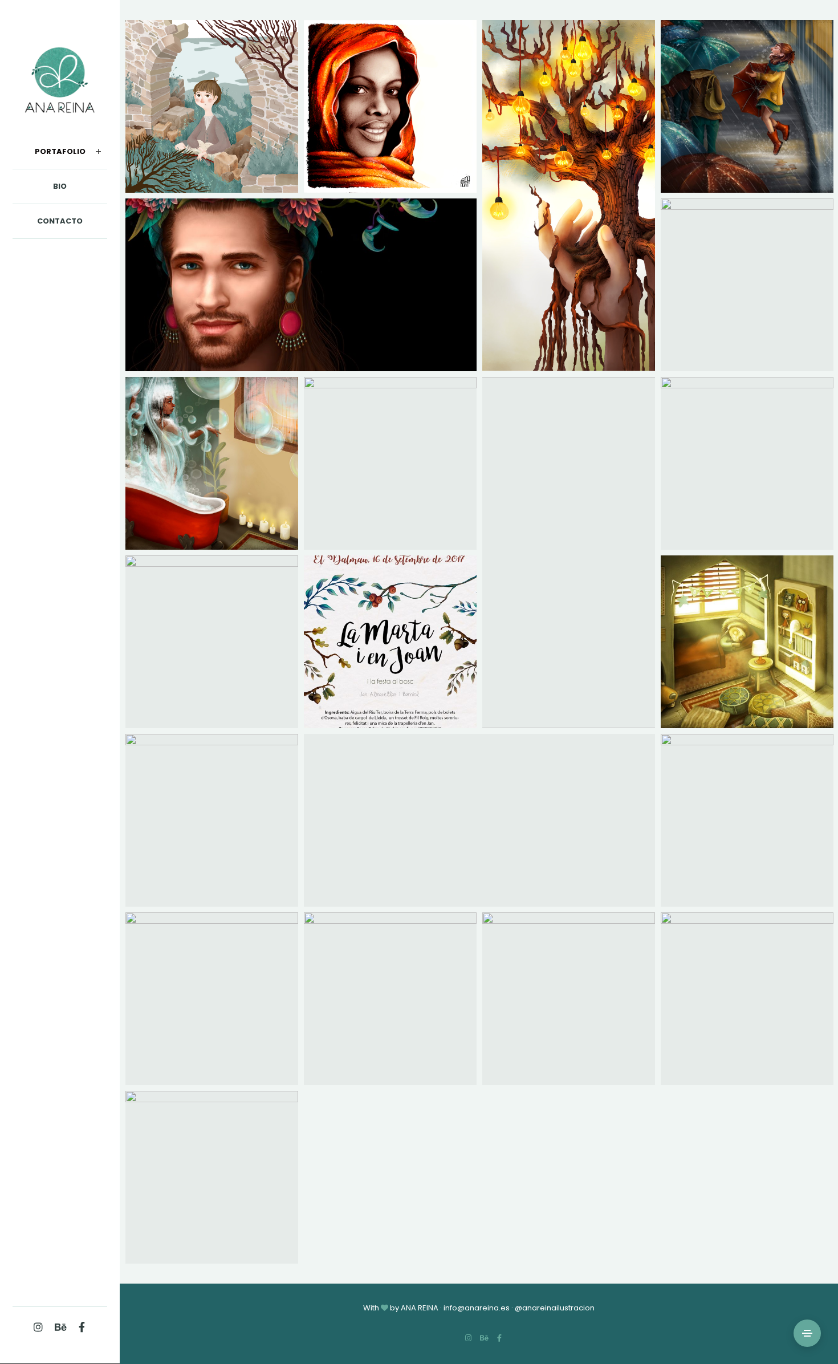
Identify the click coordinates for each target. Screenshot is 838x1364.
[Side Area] (807, 1333)
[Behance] (60, 1327)
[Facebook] (81, 1327)
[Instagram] (38, 1327)
